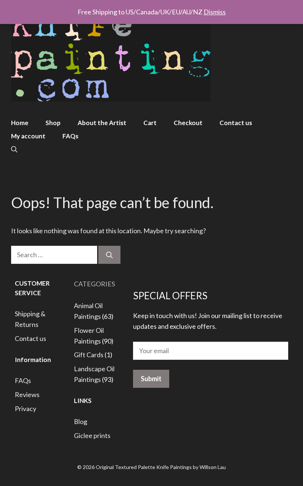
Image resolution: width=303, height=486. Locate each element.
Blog (80, 421)
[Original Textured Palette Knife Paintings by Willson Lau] (111, 52)
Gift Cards (88, 355)
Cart (150, 123)
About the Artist (102, 123)
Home (19, 123)
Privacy (25, 408)
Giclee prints (92, 435)
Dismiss (215, 12)
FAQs (70, 136)
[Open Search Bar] (14, 149)
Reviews (27, 394)
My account (28, 136)
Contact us (235, 123)
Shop (53, 123)
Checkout (188, 123)
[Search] (109, 255)
